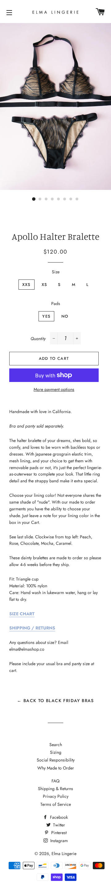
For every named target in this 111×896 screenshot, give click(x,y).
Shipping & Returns (55, 789)
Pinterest (58, 833)
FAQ (55, 781)
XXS (26, 284)
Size (56, 272)
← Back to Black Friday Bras (55, 700)
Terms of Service (55, 804)
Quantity (38, 338)
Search (55, 744)
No (64, 316)
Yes (46, 316)
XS (44, 284)
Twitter (58, 825)
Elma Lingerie (63, 853)
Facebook (58, 817)
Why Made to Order (55, 768)
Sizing (55, 752)
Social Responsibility (56, 760)
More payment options (54, 389)
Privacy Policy (55, 796)
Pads (55, 303)
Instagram (58, 841)
